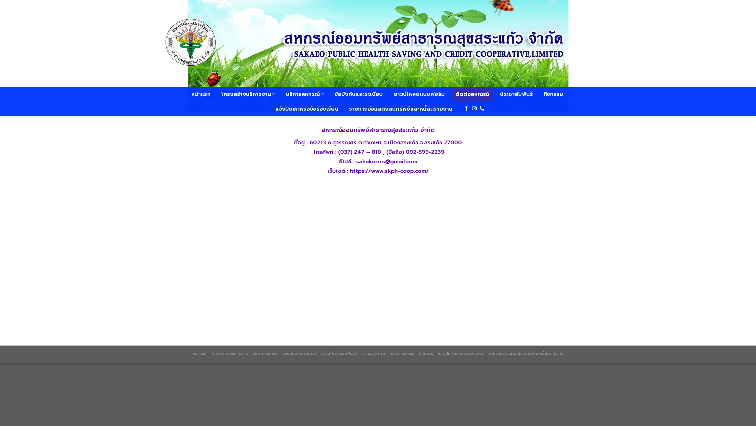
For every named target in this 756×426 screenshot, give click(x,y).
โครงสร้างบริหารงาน (246, 94)
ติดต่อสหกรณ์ (472, 94)
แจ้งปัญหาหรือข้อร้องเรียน (307, 109)
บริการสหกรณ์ (303, 94)
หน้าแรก (201, 94)
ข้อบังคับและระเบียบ (359, 94)
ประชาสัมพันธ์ (516, 94)
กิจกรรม (553, 94)
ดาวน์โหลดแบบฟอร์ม (419, 94)
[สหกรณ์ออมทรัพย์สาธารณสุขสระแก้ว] (192, 43)
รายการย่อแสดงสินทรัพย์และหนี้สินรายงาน (400, 109)
